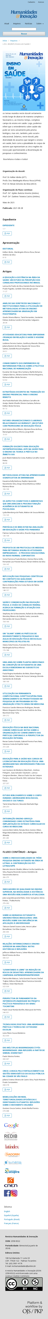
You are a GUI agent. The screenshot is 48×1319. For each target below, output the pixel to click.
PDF (8, 233)
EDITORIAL (8, 248)
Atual (6, 23)
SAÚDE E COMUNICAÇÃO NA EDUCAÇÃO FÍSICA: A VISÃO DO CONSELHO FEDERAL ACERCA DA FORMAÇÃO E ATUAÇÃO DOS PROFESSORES (22, 606)
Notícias (28, 23)
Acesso (41, 2)
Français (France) (11, 1223)
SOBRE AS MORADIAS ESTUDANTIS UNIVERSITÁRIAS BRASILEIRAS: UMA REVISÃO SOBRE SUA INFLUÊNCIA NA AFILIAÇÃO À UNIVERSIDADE (20, 919)
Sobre (39, 23)
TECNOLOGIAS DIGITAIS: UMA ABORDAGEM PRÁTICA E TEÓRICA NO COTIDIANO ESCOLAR (23, 1027)
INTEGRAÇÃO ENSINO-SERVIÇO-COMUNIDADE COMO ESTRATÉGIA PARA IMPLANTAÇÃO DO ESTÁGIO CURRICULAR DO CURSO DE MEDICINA (24, 822)
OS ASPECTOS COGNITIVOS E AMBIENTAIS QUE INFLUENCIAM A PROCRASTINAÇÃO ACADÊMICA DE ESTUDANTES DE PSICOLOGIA (23, 505)
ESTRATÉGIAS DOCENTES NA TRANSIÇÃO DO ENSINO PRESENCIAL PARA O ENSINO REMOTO (24, 394)
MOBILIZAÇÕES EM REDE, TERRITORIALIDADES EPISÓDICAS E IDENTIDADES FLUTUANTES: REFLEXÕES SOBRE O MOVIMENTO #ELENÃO (21, 1101)
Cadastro (31, 2)
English (7, 1211)
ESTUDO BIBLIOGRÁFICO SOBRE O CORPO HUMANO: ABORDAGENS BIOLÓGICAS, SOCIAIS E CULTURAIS (22, 798)
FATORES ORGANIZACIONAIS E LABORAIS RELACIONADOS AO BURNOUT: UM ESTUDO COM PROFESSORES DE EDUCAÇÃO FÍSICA (23, 423)
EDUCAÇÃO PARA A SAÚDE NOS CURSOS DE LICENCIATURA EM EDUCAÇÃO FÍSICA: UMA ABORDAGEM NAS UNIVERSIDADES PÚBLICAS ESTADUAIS (24, 762)
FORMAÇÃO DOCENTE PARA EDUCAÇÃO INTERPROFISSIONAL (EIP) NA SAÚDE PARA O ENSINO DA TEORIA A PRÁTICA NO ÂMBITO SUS (23, 450)
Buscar (24, 34)
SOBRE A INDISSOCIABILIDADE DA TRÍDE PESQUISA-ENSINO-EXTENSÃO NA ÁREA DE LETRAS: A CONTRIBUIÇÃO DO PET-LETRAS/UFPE (23, 862)
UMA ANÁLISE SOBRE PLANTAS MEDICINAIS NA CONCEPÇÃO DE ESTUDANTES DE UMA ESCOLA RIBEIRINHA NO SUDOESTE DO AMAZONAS (23, 666)
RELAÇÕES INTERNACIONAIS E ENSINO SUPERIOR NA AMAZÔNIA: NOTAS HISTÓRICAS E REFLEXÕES (21, 946)
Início (5, 40)
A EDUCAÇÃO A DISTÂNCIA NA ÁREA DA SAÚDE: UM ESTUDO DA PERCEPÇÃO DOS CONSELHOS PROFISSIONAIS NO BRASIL (21, 280)
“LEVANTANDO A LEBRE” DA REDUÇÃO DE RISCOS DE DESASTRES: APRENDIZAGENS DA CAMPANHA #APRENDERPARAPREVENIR (23, 972)
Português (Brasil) (12, 1219)
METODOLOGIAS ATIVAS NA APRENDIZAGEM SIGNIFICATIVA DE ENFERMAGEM (24, 476)
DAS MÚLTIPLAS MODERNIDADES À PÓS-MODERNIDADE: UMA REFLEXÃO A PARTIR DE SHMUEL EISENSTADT (24, 1050)
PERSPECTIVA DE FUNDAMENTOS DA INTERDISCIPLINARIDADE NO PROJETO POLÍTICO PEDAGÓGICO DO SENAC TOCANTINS (21, 1002)
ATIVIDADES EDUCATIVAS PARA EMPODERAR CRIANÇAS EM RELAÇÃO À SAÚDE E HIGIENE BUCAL (23, 337)
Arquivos (17, 23)
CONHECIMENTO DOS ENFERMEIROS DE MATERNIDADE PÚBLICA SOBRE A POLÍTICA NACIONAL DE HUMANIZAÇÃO (23, 366)
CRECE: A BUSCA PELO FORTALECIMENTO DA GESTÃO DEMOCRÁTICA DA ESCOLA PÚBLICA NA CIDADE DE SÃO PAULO (23, 1073)
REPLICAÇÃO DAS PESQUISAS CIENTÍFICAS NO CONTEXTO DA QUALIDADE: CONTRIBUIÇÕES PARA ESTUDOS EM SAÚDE (23, 579)
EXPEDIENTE (8, 225)
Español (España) (11, 1215)
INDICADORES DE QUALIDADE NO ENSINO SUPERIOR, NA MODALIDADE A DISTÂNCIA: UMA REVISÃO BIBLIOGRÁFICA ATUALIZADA (23, 892)
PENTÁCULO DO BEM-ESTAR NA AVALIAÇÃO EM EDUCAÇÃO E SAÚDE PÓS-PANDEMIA (23, 528)
